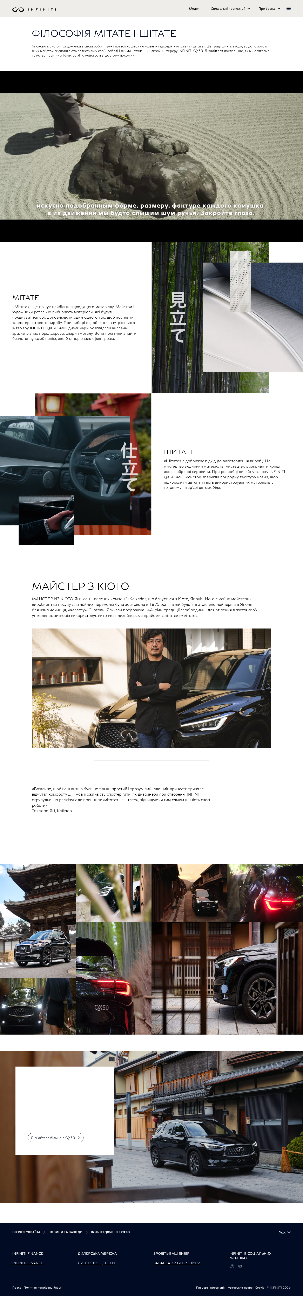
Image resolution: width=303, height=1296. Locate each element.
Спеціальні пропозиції (228, 8)
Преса (16, 1287)
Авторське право (240, 1287)
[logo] (143, 12)
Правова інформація (210, 1287)
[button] (289, 8)
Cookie (259, 1287)
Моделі (195, 8)
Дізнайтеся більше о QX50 (53, 1138)
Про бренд (266, 8)
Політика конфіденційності (43, 1287)
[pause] (151, 156)
